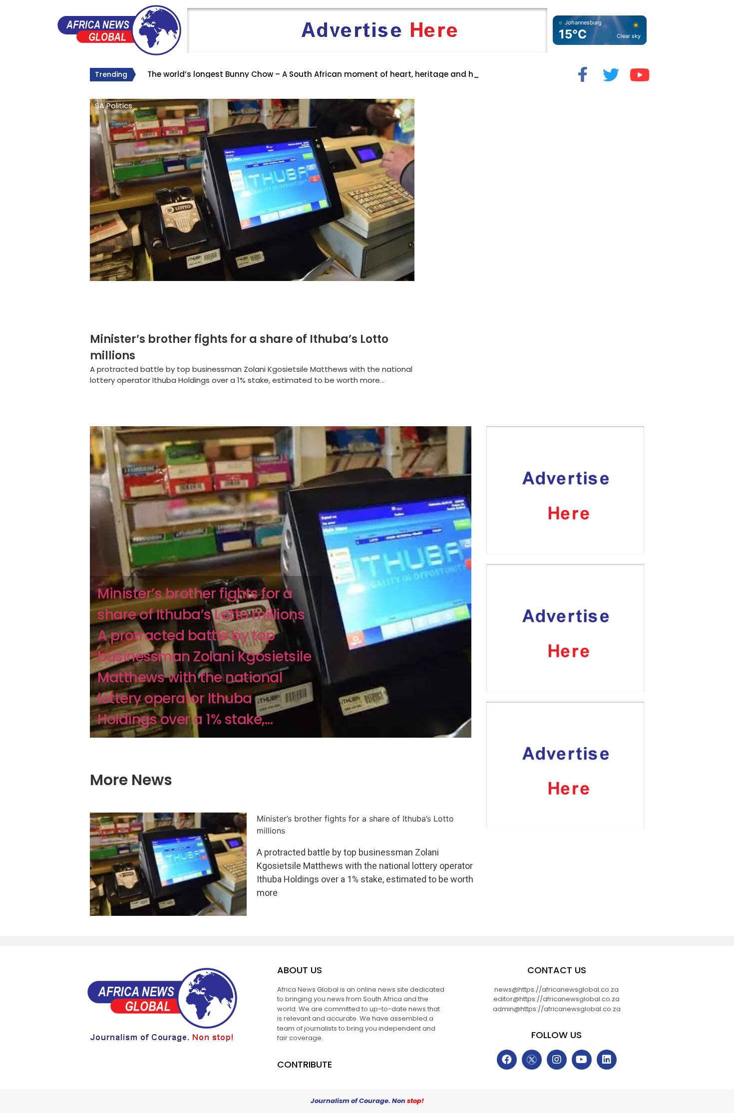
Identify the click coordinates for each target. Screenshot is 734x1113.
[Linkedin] (607, 1060)
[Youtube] (582, 1060)
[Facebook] (507, 1060)
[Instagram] (557, 1060)
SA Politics (113, 105)
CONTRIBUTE (304, 1064)
